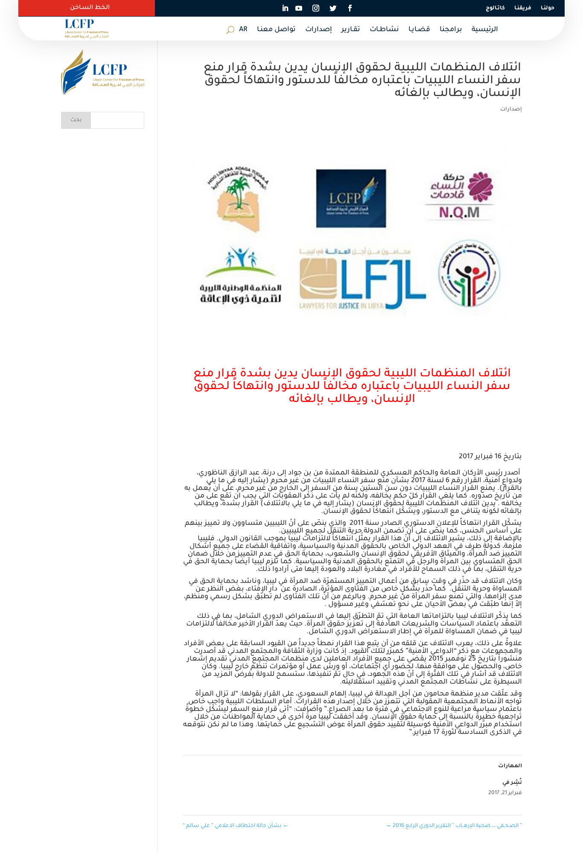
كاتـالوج (495, 9)
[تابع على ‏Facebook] (350, 8)
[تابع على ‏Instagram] (316, 8)
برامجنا (451, 30)
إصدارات (318, 30)
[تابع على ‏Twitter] (333, 8)
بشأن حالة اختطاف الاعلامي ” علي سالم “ (236, 826)
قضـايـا (419, 30)
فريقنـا (522, 9)
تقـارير (350, 30)
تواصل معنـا (276, 30)
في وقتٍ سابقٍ (434, 581)
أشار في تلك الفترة (456, 674)
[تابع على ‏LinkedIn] (285, 8)
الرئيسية (485, 30)
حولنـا (547, 9)
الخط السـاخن (90, 8)
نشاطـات (384, 30)
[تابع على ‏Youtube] (299, 8)
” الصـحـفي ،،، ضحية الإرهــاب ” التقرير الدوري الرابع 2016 (453, 826)
